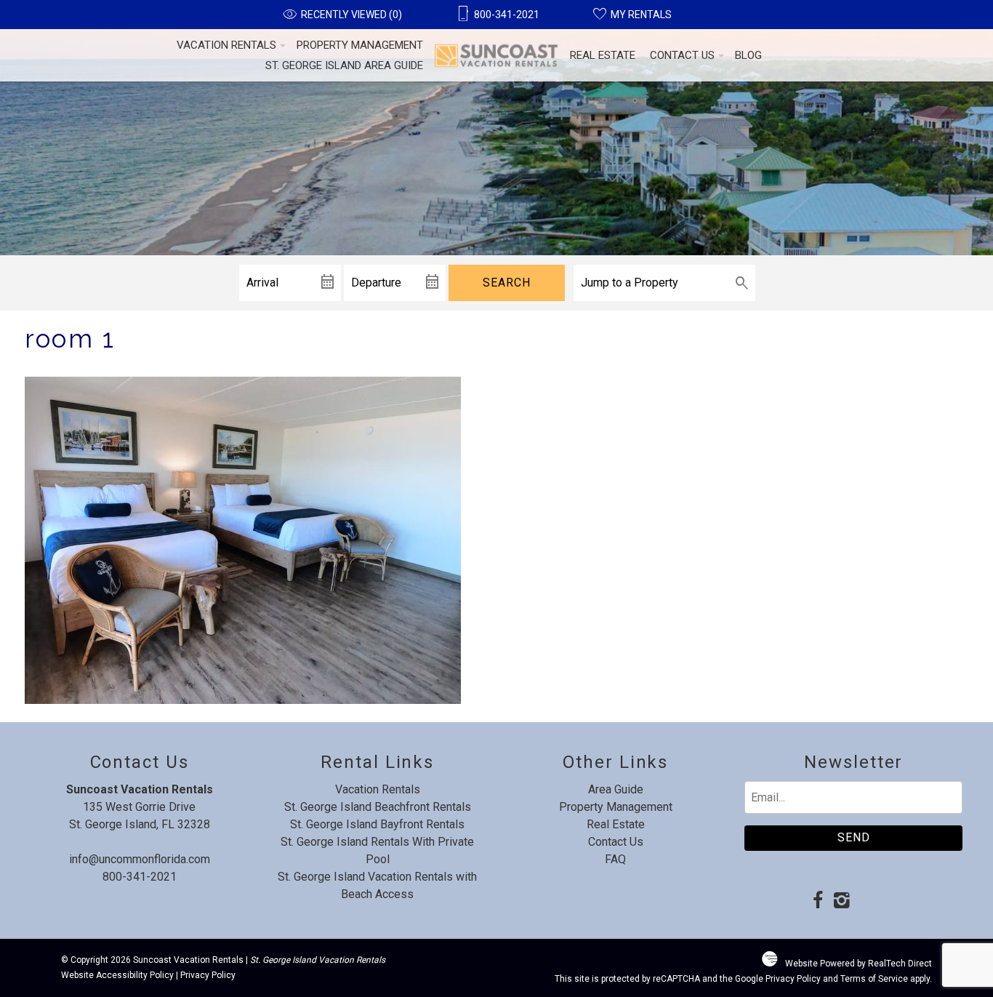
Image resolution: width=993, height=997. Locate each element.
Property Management (360, 45)
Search (507, 282)
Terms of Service (874, 979)
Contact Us (682, 55)
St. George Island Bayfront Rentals (377, 824)
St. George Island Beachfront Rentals (377, 807)
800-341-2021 (139, 877)
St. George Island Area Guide (344, 65)
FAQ (615, 859)
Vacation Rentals (226, 45)
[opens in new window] (817, 902)
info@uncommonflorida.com (139, 859)
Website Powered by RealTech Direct (858, 963)
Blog (748, 55)
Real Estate (602, 55)
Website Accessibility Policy (117, 975)
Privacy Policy (208, 975)
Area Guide (615, 789)
